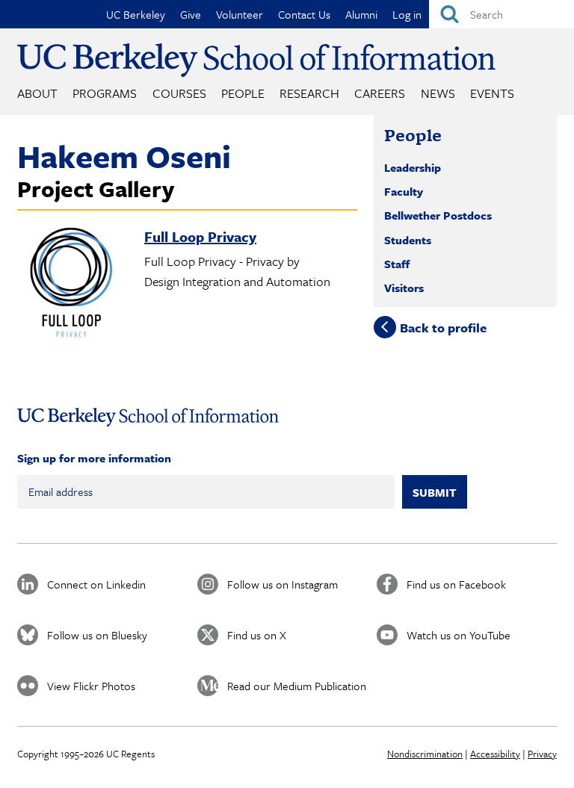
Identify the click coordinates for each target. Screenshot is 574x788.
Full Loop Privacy (200, 236)
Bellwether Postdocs (438, 215)
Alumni (361, 14)
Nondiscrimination (425, 753)
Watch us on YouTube (458, 635)
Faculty (403, 191)
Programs (104, 93)
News (438, 93)
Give (190, 14)
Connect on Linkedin (96, 584)
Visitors (404, 287)
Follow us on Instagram (282, 584)
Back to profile (443, 326)
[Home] (256, 60)
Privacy (542, 753)
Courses (179, 93)
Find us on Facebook (456, 584)
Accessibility (495, 753)
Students (407, 240)
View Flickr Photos (91, 685)
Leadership (412, 167)
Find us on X (256, 635)
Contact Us (304, 14)
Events (492, 93)
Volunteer (239, 14)
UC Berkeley (135, 14)
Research (309, 93)
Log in (407, 14)
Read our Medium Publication (296, 685)
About (37, 93)
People (243, 93)
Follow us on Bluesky (97, 635)
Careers (379, 93)
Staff (397, 263)
